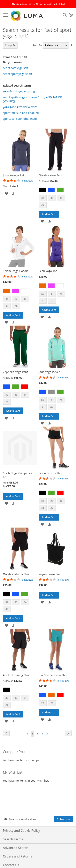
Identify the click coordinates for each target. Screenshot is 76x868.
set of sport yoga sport (17, 74)
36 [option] (42, 204)
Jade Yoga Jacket (49, 372)
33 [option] (51, 198)
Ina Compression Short (54, 675)
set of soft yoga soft (15, 68)
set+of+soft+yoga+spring (19, 91)
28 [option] (42, 501)
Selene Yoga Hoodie (15, 271)
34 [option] (61, 198)
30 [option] (61, 501)
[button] (6, 193)
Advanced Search (15, 848)
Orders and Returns (17, 856)
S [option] (16, 299)
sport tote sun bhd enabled (21, 113)
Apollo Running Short (17, 675)
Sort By (37, 45)
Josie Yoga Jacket (13, 175)
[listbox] (56, 190)
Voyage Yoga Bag (49, 574)
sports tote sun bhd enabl (20, 118)
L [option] (7, 305)
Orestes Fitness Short (17, 574)
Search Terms (13, 839)
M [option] (25, 299)
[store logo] (27, 16)
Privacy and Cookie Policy (21, 830)
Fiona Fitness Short (51, 473)
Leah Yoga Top (48, 271)
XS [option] (6, 299)
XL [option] (16, 305)
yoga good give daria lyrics (20, 107)
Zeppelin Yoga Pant (15, 372)
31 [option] (42, 507)
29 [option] (51, 501)
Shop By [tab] (10, 45)
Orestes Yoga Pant (50, 175)
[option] (42, 190)
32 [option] (42, 198)
